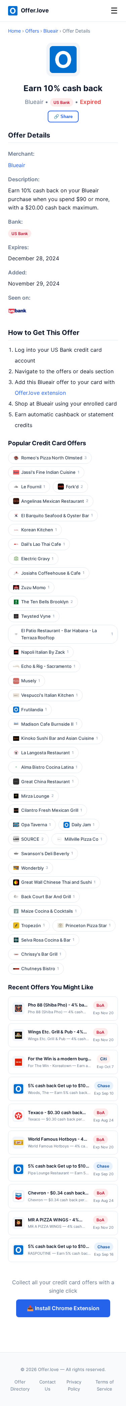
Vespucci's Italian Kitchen (49, 695)
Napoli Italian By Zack (45, 652)
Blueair (50, 31)
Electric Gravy (37, 558)
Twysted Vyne (37, 616)
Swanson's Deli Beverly (47, 853)
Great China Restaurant (47, 781)
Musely (30, 680)
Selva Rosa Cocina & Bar (47, 940)
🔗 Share (63, 116)
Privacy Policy (74, 1385)
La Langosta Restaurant (47, 752)
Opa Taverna (36, 824)
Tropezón (33, 925)
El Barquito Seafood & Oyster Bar (57, 515)
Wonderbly (34, 868)
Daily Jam (83, 824)
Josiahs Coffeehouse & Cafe (52, 573)
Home (14, 31)
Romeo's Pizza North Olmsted (54, 457)
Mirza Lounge (37, 796)
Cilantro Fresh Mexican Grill (51, 810)
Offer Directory (20, 1385)
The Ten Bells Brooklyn (47, 601)
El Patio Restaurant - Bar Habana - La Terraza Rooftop (67, 634)
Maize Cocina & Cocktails (49, 911)
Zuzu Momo (35, 587)
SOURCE (32, 839)
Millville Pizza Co (83, 839)
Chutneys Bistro (40, 968)
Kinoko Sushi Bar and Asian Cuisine (59, 738)
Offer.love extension (40, 392)
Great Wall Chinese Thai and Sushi (58, 882)
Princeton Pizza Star (88, 925)
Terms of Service (104, 1385)
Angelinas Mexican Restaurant (54, 501)
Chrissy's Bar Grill (41, 954)
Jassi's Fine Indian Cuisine (50, 472)
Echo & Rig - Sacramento (48, 666)
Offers (32, 31)
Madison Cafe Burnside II (49, 724)
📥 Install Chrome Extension (63, 1308)
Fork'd (74, 486)
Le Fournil (33, 486)
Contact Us (47, 1385)
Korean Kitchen (39, 529)
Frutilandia (34, 709)
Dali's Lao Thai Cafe (43, 544)
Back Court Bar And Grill (48, 896)
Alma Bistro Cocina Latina (49, 767)
